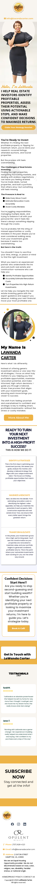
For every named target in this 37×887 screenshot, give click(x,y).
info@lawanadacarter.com (23, 849)
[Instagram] (18, 824)
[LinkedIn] (25, 824)
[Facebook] (12, 824)
